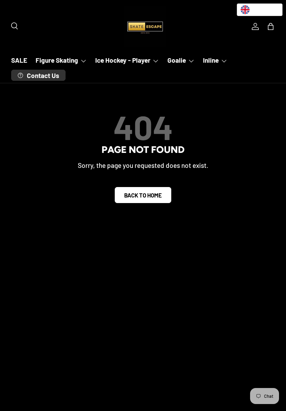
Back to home (143, 195)
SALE (19, 60)
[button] (270, 26)
